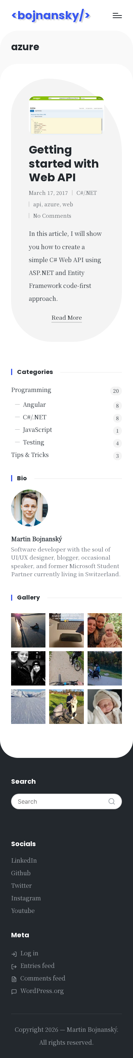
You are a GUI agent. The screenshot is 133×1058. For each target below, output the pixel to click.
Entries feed (37, 965)
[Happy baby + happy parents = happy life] (105, 706)
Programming (31, 389)
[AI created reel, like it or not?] (28, 706)
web (67, 204)
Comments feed (42, 978)
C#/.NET (86, 192)
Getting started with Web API (64, 163)
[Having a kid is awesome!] (28, 630)
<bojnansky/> (50, 15)
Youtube (23, 910)
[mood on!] (105, 630)
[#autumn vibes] (105, 668)
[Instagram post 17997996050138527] (66, 630)
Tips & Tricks (30, 454)
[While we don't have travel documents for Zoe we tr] (66, 706)
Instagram (26, 898)
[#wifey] (28, 668)
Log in (29, 953)
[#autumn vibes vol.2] (66, 668)
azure (51, 204)
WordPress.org (42, 990)
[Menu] (117, 15)
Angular (34, 404)
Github (21, 873)
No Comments (52, 215)
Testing (33, 442)
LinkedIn (24, 860)
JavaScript (37, 429)
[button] (111, 801)
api (37, 204)
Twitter (21, 885)
